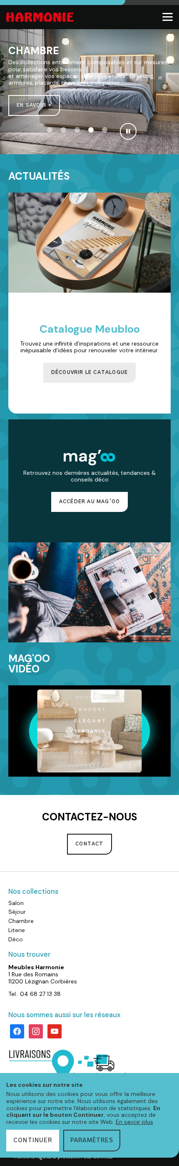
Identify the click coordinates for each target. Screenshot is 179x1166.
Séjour (17, 911)
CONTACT (89, 844)
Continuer (32, 1140)
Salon (16, 903)
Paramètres (91, 1140)
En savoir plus (134, 1122)
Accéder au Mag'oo (89, 501)
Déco (15, 939)
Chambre (21, 921)
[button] (50, 130)
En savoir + (34, 105)
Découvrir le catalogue (89, 372)
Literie (16, 930)
